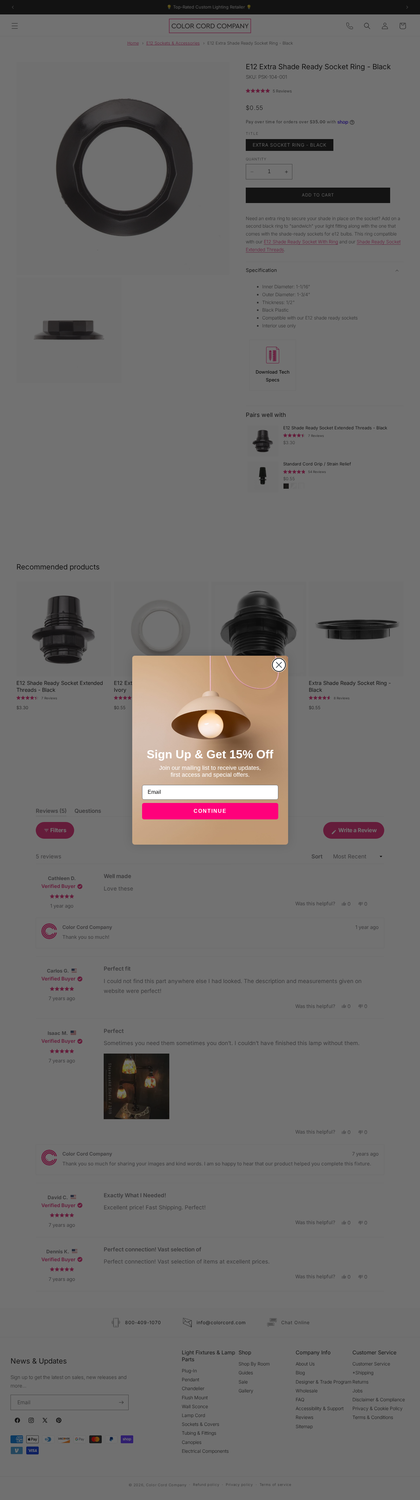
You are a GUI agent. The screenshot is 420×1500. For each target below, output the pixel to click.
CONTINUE (210, 811)
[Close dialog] (278, 664)
